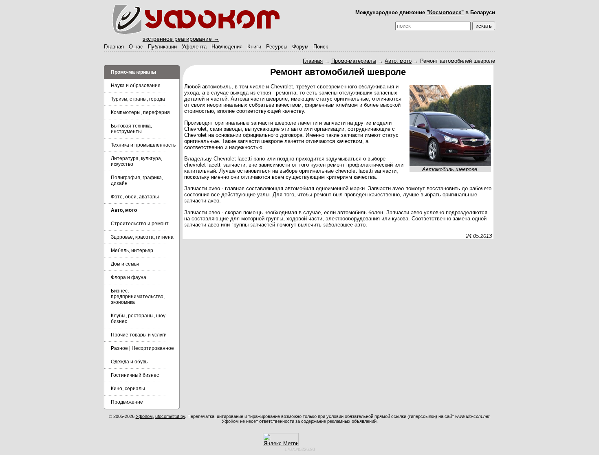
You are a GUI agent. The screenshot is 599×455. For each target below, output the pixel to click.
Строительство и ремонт (140, 223)
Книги (254, 47)
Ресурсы (276, 47)
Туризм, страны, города (138, 99)
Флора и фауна (128, 277)
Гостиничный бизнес (135, 375)
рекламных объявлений (352, 421)
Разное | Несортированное (142, 348)
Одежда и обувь (129, 362)
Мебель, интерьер (132, 250)
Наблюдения (226, 47)
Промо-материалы (353, 61)
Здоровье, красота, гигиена (142, 237)
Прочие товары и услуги (139, 335)
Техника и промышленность (143, 145)
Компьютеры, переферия (140, 112)
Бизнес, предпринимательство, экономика (138, 296)
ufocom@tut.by (170, 416)
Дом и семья (125, 264)
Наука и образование (136, 85)
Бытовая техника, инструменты (131, 128)
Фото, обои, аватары (135, 197)
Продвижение (127, 402)
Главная (114, 47)
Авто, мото (398, 61)
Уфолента (194, 47)
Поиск (320, 47)
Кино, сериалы (128, 388)
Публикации (162, 47)
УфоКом (144, 416)
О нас (136, 47)
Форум (300, 47)
